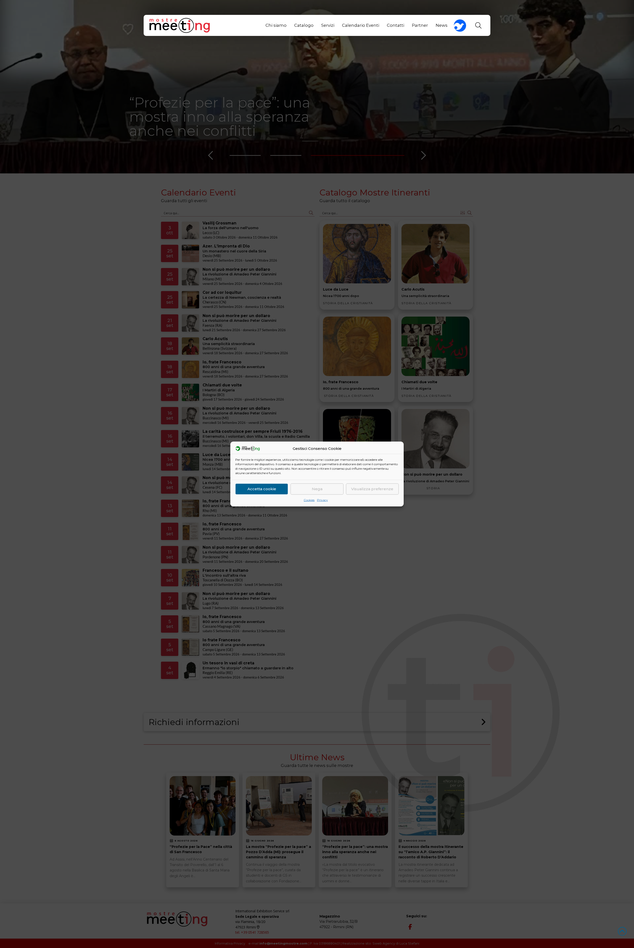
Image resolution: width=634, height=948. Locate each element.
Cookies (309, 500)
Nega (317, 489)
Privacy (322, 500)
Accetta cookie (261, 489)
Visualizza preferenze (372, 489)
